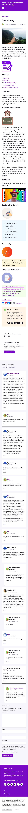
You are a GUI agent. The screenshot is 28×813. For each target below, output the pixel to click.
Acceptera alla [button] (17, 809)
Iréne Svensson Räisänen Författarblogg (12, 3)
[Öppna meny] (3, 8)
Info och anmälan (9, 352)
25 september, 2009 (12, 592)
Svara (4, 407)
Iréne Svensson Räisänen (16, 688)
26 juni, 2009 (10, 549)
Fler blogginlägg (7, 300)
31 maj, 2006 (10, 375)
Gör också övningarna (10, 87)
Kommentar (5, 712)
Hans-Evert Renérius (13, 373)
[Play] (14, 195)
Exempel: (6, 78)
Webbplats (4, 740)
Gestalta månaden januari (10, 289)
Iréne (8, 415)
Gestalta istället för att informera (13, 287)
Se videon (6, 80)
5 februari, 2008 (11, 497)
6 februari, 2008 (11, 533)
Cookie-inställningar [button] (7, 809)
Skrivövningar (5, 16)
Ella (8, 495)
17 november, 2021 (11, 636)
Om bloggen (7, 793)
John (8, 634)
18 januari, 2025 (11, 670)
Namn (3, 729)
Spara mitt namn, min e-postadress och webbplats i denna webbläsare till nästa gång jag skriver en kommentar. (14, 748)
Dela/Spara (19, 303)
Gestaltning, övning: (9, 82)
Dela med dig (9, 85)
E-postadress (5, 735)
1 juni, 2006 (10, 416)
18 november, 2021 (13, 571)
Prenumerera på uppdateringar (10, 752)
